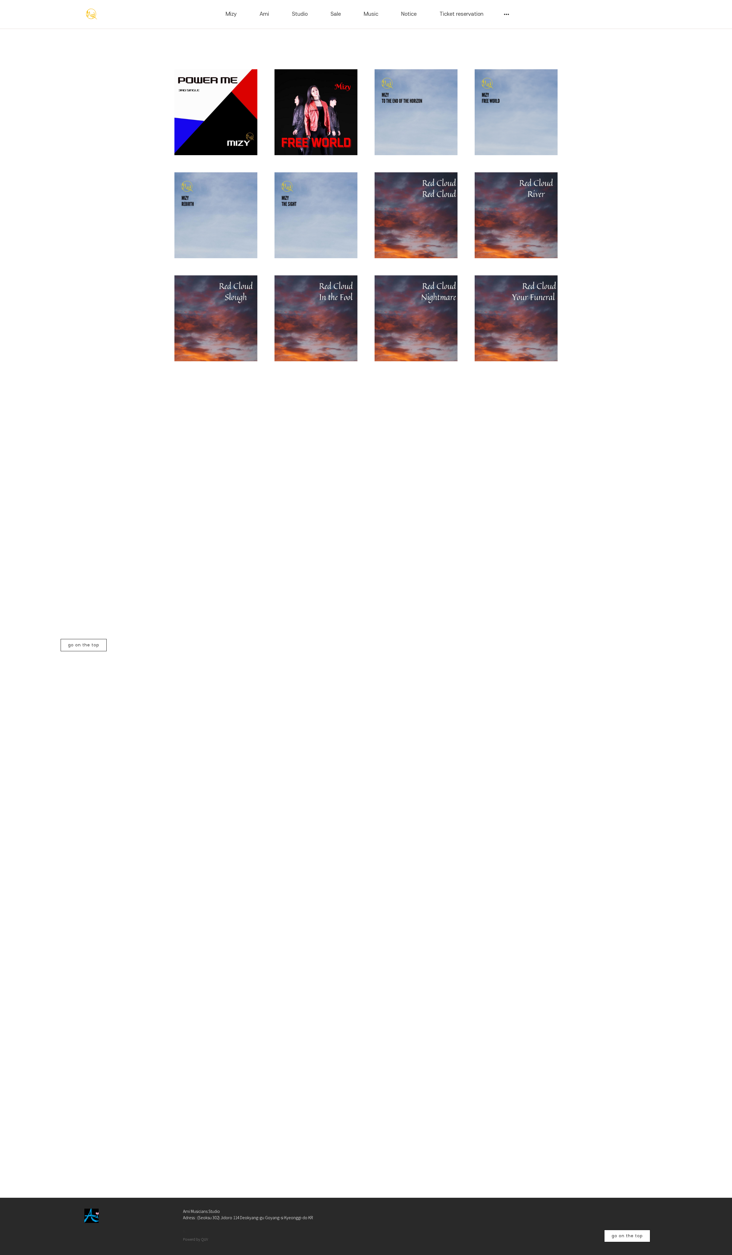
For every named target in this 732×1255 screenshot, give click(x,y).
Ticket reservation (461, 14)
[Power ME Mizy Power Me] (216, 112)
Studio (300, 14)
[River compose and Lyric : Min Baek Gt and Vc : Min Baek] (516, 215)
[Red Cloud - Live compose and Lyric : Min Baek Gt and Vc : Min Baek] (416, 215)
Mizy (231, 14)
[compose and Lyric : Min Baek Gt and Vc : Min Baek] (216, 318)
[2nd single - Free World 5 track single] (316, 112)
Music (371, 14)
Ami (264, 14)
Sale (336, 14)
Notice (409, 14)
